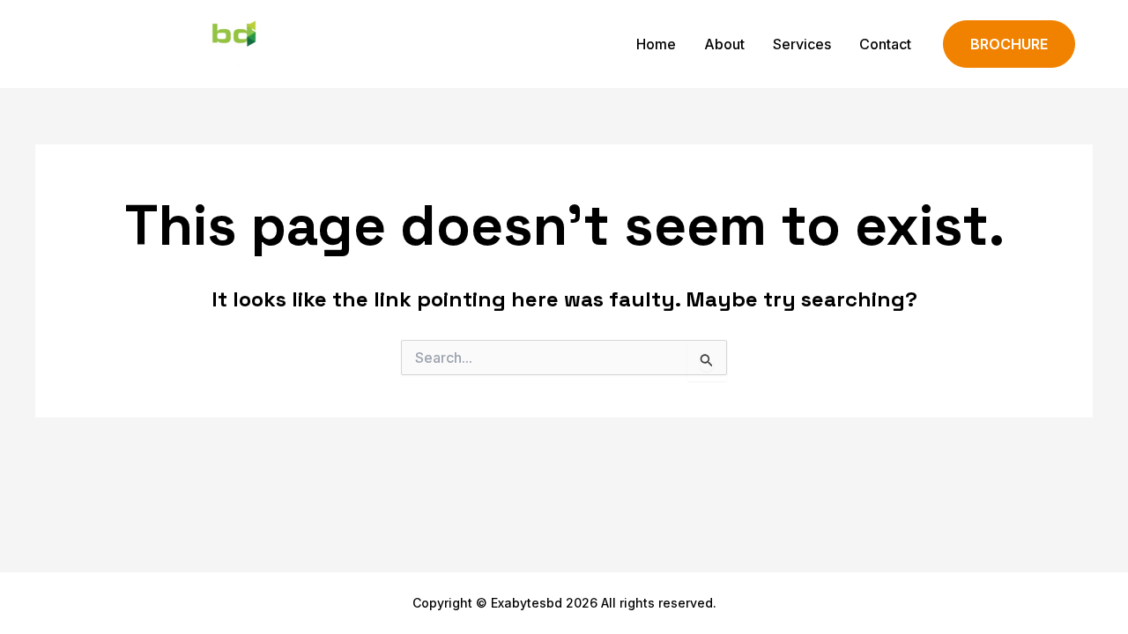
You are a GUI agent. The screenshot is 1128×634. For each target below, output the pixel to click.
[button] (1009, 44)
